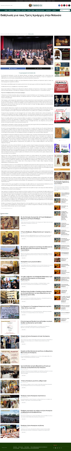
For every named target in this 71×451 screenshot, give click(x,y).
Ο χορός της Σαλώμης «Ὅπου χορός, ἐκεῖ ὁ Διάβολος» (64, 200)
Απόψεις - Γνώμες (4, 261)
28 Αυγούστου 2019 (65, 203)
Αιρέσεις (53, 0)
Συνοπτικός (26, 0)
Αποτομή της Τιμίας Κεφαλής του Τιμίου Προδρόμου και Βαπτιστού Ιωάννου (65, 247)
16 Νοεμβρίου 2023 (65, 267)
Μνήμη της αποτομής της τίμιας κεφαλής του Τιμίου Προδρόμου (65, 307)
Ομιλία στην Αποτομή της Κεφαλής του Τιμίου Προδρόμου (65, 272)
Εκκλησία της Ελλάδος (5, 34)
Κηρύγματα (30, 0)
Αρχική (17, 0)
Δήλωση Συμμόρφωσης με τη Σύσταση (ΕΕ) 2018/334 (30, 448)
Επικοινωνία (21, 446)
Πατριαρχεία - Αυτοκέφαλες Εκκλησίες (8, 276)
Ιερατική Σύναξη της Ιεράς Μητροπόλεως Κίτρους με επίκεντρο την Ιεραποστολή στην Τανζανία (35, 366)
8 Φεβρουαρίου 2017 (65, 227)
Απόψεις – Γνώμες (35, 0)
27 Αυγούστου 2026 (24, 382)
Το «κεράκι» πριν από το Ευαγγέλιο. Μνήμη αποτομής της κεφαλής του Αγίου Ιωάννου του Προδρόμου (65, 299)
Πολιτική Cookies (16, 448)
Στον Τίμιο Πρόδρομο (65, 312)
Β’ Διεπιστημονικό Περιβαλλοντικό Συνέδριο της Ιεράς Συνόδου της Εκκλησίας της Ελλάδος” (36, 322)
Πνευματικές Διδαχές (42, 0)
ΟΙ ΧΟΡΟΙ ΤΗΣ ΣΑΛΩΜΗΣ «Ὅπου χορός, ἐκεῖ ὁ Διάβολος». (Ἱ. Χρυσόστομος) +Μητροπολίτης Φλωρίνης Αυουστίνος (64, 215)
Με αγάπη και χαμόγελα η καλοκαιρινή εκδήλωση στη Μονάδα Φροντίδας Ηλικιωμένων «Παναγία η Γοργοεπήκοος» (36, 248)
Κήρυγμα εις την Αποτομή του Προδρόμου (64, 259)
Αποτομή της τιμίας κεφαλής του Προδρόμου (65, 319)
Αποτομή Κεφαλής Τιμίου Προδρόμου (65, 253)
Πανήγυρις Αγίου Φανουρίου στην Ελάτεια (33, 395)
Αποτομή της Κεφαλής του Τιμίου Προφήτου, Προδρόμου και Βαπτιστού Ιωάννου (65, 232)
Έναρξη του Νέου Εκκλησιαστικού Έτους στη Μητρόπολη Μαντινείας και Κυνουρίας (36, 351)
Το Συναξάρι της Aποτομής (64, 206)
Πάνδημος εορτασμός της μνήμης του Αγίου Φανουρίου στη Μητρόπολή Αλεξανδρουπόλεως (36, 411)
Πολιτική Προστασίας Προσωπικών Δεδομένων (39, 446)
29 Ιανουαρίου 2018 (24, 34)
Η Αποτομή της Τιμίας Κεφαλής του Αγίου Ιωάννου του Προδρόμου (65, 240)
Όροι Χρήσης (27, 446)
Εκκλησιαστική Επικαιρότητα (15, 34)
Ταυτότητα (15, 446)
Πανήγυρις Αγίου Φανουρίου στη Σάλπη (32, 425)
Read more (23, 225)
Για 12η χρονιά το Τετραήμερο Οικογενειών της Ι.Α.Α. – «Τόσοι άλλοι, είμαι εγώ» (36, 307)
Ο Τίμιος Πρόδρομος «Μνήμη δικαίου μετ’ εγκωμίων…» (36, 232)
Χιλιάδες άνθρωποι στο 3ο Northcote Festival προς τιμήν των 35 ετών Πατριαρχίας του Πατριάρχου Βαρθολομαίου (36, 278)
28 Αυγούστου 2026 (24, 220)
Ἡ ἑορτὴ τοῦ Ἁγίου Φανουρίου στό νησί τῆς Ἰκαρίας (35, 336)
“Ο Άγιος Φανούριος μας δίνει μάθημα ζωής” (34, 381)
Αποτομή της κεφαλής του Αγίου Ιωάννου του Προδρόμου (65, 225)
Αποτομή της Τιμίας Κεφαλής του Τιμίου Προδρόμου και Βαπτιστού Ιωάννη (65, 279)
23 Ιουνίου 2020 (64, 220)
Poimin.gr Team (31, 34)
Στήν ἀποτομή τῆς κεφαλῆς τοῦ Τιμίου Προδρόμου (65, 265)
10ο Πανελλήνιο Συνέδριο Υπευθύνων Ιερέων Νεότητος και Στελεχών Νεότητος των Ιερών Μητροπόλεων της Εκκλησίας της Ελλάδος (36, 293)
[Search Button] (69, 10)
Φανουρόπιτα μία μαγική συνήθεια (31, 261)
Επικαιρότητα (21, 0)
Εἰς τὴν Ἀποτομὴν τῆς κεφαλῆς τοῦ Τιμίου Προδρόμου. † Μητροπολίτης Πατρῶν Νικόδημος (36, 217)
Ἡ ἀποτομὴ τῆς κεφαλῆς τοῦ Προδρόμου (64, 291)
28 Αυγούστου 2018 (65, 261)
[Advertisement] (35, 25)
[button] (61, 140)
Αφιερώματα (49, 0)
